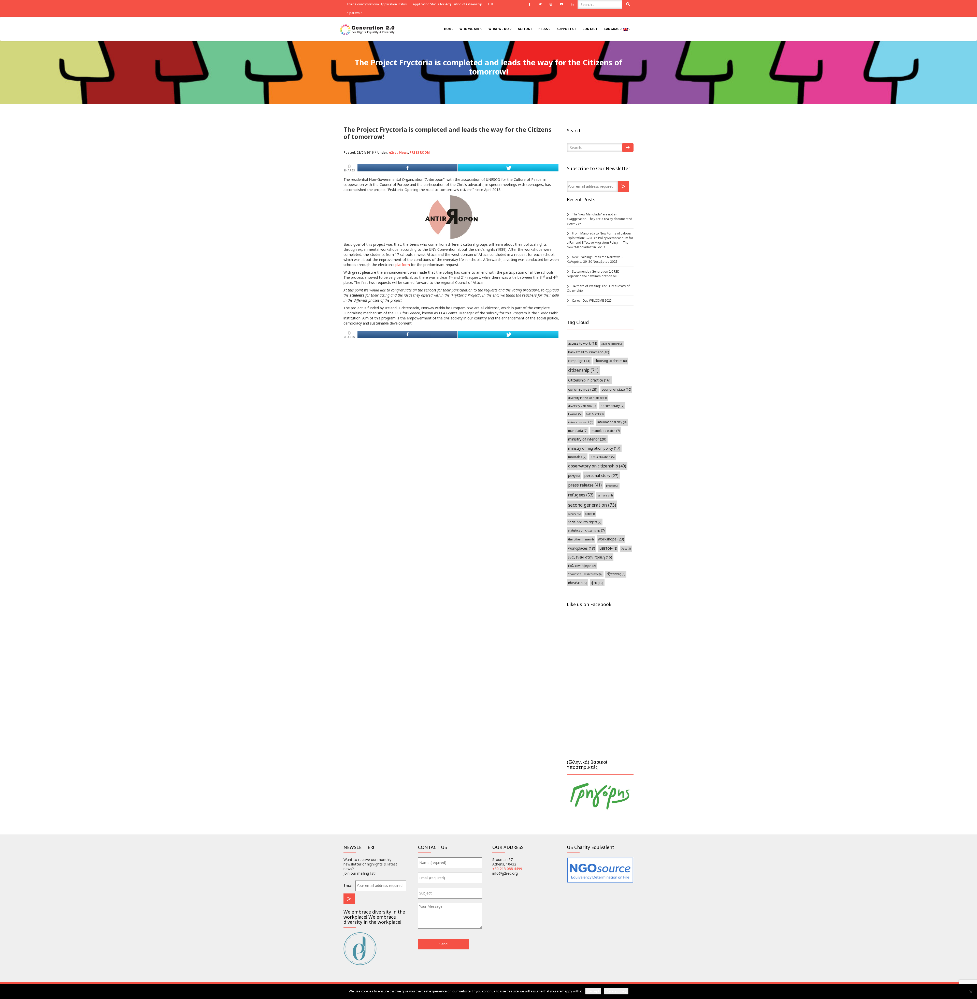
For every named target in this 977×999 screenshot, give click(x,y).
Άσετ (626, 548)
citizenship (583, 370)
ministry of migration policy (594, 448)
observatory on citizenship (597, 466)
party (574, 476)
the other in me (581, 539)
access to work (582, 343)
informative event (580, 422)
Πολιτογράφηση (582, 566)
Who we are (469, 29)
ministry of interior (587, 439)
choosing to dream (611, 361)
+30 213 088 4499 (507, 868)
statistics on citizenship (586, 530)
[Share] (407, 167)
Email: (348, 885)
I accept (593, 991)
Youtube (561, 4)
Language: (613, 29)
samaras (605, 495)
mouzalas (577, 457)
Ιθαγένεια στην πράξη (590, 557)
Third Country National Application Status (377, 4)
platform (402, 264)
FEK (490, 4)
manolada (577, 431)
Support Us (566, 29)
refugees (580, 495)
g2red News (398, 152)
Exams (575, 414)
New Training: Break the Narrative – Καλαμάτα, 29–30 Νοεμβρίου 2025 (595, 259)
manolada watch (606, 431)
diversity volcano (582, 406)
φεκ (597, 582)
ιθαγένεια (577, 583)
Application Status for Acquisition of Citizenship (447, 4)
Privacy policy (616, 991)
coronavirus (582, 389)
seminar (574, 514)
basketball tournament (588, 352)
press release (585, 485)
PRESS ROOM (420, 152)
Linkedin (572, 4)
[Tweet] (508, 167)
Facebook (529, 4)
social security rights (584, 522)
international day (611, 422)
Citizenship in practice (589, 380)
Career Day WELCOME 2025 (592, 300)
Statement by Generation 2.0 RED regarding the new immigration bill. (593, 273)
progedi (612, 485)
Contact (589, 29)
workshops (611, 538)
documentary (612, 406)
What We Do (499, 29)
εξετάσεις (616, 574)
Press (543, 29)
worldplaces (581, 548)
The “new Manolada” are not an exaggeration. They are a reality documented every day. (599, 219)
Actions (525, 29)
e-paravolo (355, 13)
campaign (579, 360)
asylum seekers (611, 343)
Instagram (550, 4)
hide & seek (595, 414)
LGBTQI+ (608, 548)
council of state (616, 389)
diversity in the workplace (587, 398)
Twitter (540, 4)
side (590, 514)
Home (448, 29)
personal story (601, 475)
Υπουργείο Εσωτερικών (585, 574)
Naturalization (603, 457)
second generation (592, 505)
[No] (970, 991)
